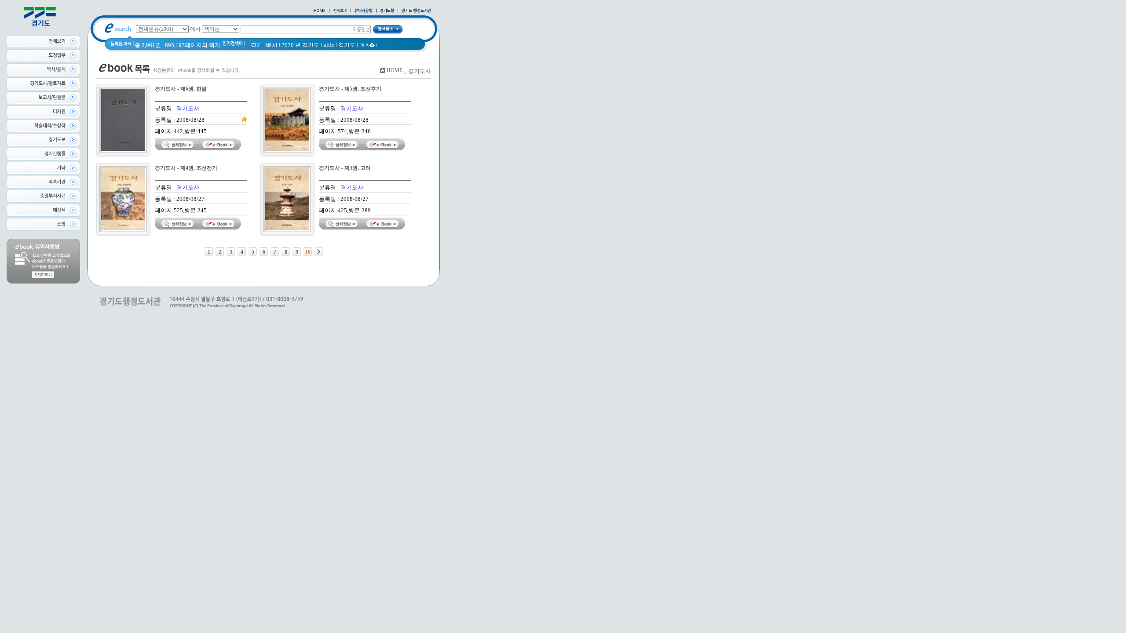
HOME (394, 70)
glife (328, 44)
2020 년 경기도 (300, 45)
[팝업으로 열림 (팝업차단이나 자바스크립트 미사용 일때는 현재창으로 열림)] (364, 11)
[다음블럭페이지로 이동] (318, 252)
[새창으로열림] (387, 11)
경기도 (346, 45)
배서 (272, 45)
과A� (367, 45)
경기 (256, 45)
